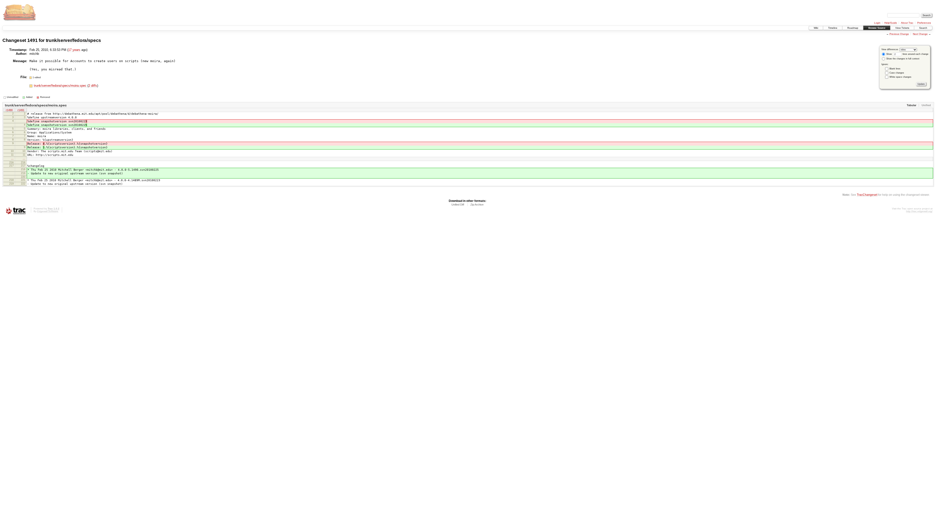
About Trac (907, 22)
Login (877, 22)
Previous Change (899, 34)
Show (889, 54)
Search (923, 28)
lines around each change (915, 54)
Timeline (832, 28)
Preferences (924, 22)
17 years (74, 50)
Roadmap (852, 28)
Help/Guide (890, 22)
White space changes (900, 77)
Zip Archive (477, 204)
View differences (889, 49)
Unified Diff (457, 204)
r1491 (21, 110)
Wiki (816, 28)
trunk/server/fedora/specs (73, 40)
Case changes (896, 73)
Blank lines (894, 68)
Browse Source (876, 28)
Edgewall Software (47, 211)
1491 (32, 40)
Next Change (920, 34)
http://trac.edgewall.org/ (919, 211)
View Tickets (902, 28)
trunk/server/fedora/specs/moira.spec (60, 85)
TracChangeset (867, 194)
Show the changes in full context (902, 58)
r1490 (9, 110)
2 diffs (92, 85)
